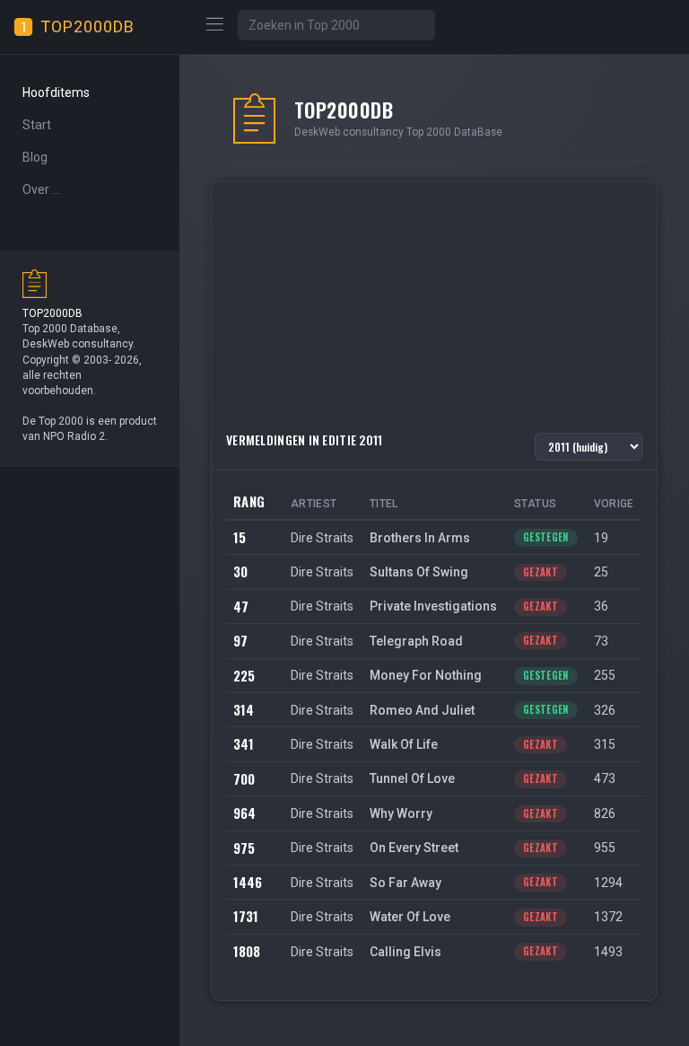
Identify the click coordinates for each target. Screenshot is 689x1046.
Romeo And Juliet (422, 710)
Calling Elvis (405, 952)
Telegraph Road (416, 641)
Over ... (41, 189)
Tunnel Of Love (412, 778)
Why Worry (401, 813)
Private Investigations (433, 606)
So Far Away (405, 882)
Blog (35, 157)
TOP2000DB (87, 26)
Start (36, 125)
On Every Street (414, 847)
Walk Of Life (404, 744)
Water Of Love (410, 917)
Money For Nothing (426, 675)
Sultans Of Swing (419, 572)
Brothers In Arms (420, 538)
